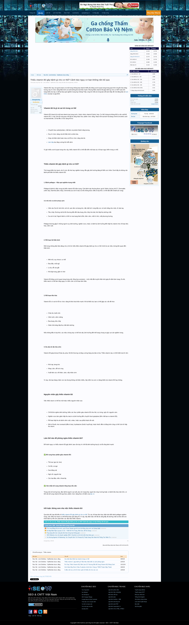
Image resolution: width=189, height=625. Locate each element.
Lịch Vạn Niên (57, 13)
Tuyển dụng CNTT (140, 592)
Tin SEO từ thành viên (87, 604)
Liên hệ (48, 13)
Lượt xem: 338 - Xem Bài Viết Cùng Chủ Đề (60, 525)
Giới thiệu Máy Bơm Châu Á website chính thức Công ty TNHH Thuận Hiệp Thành (88, 567)
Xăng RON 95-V (134, 51)
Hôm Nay (144, 110)
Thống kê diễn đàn (145, 96)
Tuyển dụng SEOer (140, 590)
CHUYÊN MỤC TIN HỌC (117, 586)
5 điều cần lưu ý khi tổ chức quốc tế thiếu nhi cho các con (81, 570)
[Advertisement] (79, 59)
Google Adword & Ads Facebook (89, 599)
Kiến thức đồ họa (112, 594)
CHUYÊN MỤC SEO (88, 586)
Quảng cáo (145, 141)
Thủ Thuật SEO (85, 589)
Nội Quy (39, 615)
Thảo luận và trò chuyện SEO (89, 601)
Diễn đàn (40, 13)
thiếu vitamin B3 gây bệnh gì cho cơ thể (74, 514)
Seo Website (85, 592)
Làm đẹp (51, 142)
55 (41, 107)
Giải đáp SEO (85, 608)
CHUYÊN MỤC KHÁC (142, 586)
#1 (127, 540)
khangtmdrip (70, 82)
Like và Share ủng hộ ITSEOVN (40, 576)
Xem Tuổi (66, 13)
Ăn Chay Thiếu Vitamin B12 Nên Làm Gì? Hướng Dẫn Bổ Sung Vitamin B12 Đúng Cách (89, 564)
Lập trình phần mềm (113, 590)
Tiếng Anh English (140, 597)
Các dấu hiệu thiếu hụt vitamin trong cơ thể (76, 559)
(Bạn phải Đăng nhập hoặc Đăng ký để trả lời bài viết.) (115, 545)
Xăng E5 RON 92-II (134, 56)
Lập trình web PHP (113, 604)
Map (30, 615)
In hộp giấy (96, 13)
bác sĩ (92, 494)
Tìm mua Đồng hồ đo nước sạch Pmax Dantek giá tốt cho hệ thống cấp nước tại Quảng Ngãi (73, 528)
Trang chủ (32, 13)
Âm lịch (133, 116)
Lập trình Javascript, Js (114, 606)
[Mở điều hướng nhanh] (127, 75)
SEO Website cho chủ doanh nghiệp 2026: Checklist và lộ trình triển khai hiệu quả (70, 535)
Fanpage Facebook (145, 123)
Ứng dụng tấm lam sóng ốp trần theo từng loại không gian (63, 533)
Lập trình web (112, 597)
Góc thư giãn (138, 606)
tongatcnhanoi (154, 104)
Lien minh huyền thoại (141, 601)
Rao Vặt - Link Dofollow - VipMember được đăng (49, 82)
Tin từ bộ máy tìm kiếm (87, 606)
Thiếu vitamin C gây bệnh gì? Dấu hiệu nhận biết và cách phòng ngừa (84, 561)
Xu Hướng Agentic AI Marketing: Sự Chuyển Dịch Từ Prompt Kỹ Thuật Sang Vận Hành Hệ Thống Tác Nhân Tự (79, 537)
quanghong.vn (86, 13)
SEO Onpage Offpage (87, 597)
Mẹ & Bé (137, 604)
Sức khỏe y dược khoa (141, 599)
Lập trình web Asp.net (114, 601)
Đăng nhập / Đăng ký (153, 13)
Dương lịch (134, 113)
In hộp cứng (105, 13)
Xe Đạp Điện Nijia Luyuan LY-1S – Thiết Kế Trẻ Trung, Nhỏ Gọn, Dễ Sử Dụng (69, 530)
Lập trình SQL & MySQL (114, 592)
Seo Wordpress (85, 594)
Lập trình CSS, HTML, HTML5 (116, 608)
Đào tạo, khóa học (140, 594)
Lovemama (75, 13)
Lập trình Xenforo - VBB (114, 599)
